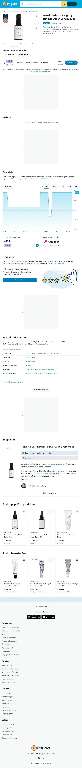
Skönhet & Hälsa (13, 11)
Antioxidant (50, 369)
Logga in (72, 4)
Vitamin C (43, 373)
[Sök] (64, 4)
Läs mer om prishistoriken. (40, 179)
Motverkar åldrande (38, 369)
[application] (41, 211)
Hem (4, 11)
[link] (15, 527)
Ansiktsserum (33, 11)
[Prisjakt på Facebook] (39, 758)
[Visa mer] (4, 63)
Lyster (28, 369)
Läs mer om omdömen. (56, 263)
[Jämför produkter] (36, 28)
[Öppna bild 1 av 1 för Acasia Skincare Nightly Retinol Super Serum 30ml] (18, 27)
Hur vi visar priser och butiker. (41, 72)
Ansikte (28, 365)
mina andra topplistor (56, 464)
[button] (36, 16)
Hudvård (24, 11)
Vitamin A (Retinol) (32, 373)
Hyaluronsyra (52, 373)
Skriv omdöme (57, 23)
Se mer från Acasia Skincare (13, 382)
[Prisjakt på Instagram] (43, 758)
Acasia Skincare (31, 357)
